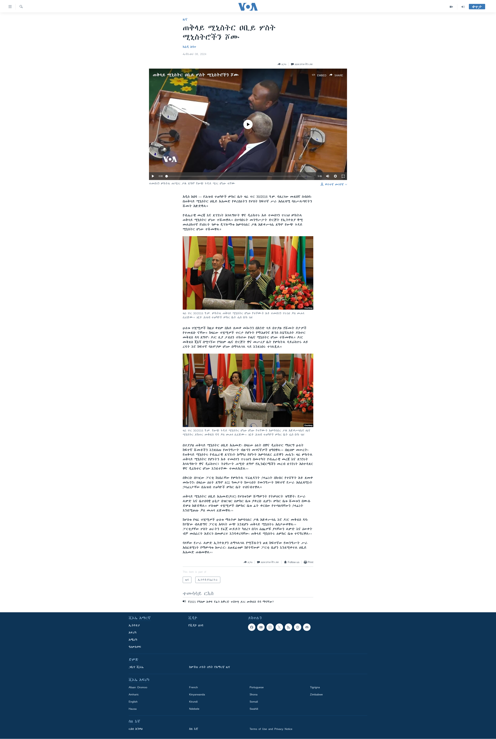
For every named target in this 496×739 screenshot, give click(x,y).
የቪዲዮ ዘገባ (195, 625)
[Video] (451, 7)
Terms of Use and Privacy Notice (271, 729)
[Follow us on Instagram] (270, 627)
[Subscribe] (306, 627)
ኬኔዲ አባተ (189, 47)
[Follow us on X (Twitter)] (279, 627)
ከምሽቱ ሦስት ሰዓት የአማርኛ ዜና (209, 667)
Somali (254, 701)
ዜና (185, 19)
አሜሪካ (133, 640)
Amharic (134, 694)
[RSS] (288, 627)
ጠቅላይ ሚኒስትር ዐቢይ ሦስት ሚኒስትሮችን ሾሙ (196, 74)
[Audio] (463, 7)
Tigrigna (315, 687)
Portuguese (257, 687)
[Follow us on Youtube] (260, 627)
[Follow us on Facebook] (251, 627)
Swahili (254, 709)
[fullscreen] (343, 176)
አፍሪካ (132, 632)
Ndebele (194, 709)
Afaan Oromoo (138, 687)
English (133, 701)
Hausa (133, 709)
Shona (253, 694)
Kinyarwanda (197, 694)
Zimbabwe (316, 694)
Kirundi (193, 701)
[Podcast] (297, 627)
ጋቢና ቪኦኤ (136, 667)
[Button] (282, 64)
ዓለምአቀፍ (135, 647)
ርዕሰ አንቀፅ (136, 729)
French (193, 687)
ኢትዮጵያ (134, 625)
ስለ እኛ (193, 729)
